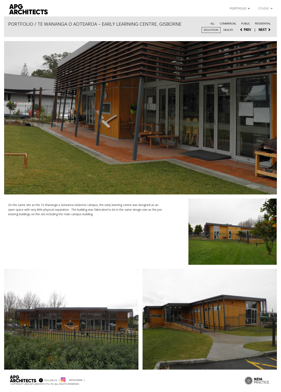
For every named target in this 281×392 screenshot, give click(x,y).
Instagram (76, 380)
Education (211, 30)
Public (245, 23)
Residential (263, 23)
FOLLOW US (50, 380)
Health (228, 30)
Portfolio (238, 8)
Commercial (228, 23)
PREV (247, 30)
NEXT (263, 30)
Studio (264, 8)
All (212, 23)
